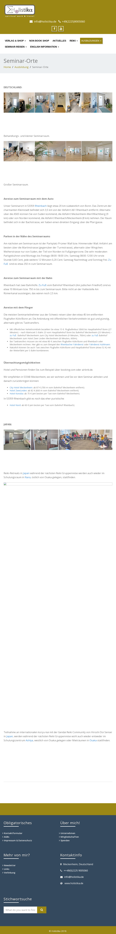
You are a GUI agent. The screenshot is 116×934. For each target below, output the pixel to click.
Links (6, 869)
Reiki (73, 40)
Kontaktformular (13, 833)
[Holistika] (58, 9)
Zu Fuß (43, 285)
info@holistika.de (45, 21)
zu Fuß (13, 335)
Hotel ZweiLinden (18, 390)
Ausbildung (21, 67)
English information (44, 46)
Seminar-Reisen (15, 46)
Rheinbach (41, 206)
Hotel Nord (15, 405)
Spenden (65, 840)
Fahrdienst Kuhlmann (99, 344)
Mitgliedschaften (70, 836)
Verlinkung (9, 872)
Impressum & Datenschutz (18, 840)
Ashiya (29, 740)
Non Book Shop (39, 40)
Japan (26, 473)
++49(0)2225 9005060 (76, 870)
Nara (28, 477)
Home (7, 67)
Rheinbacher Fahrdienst (72, 344)
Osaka (93, 740)
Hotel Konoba (16, 393)
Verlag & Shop (14, 40)
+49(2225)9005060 (73, 21)
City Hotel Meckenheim (21, 387)
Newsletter (10, 865)
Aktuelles (59, 40)
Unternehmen (68, 833)
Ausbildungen (90, 40)
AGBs (6, 836)
